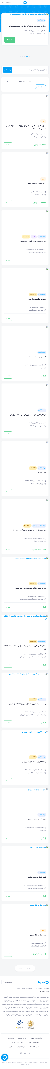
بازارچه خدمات (22, 1038)
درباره (10, 1047)
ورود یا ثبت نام (6, 2)
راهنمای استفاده (33, 1042)
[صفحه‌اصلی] (25, 2)
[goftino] (4, 1057)
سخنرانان (11, 1038)
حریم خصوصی (21, 1047)
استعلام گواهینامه (35, 1047)
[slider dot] (29, 56)
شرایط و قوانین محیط (18, 1042)
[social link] (29, 1053)
